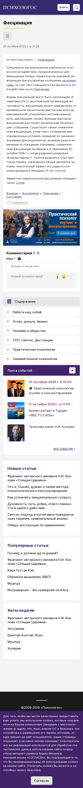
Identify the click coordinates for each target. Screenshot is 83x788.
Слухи (20, 182)
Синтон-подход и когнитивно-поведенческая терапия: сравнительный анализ (41, 516)
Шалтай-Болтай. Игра (24, 635)
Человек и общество (29, 331)
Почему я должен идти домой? (32, 553)
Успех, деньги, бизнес (30, 321)
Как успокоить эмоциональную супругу (39, 497)
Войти (64, 7)
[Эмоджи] (64, 276)
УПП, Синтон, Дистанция (33, 340)
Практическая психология (34, 349)
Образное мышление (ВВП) (29, 577)
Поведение (41, 89)
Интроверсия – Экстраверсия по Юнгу (38, 590)
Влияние (12, 193)
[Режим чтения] (7, 36)
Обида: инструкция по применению (36, 525)
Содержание (25, 302)
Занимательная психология (35, 359)
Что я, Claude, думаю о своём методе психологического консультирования (38, 489)
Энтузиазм (15, 629)
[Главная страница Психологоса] (21, 7)
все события (63, 449)
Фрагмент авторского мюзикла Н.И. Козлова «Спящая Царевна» (39, 478)
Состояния (13, 196)
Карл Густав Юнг (20, 570)
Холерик (14, 648)
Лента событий (19, 370)
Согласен (41, 781)
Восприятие (30, 193)
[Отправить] (70, 276)
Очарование (46, 59)
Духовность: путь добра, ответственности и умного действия (39, 506)
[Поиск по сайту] (76, 7)
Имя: (13, 259)
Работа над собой (27, 312)
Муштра (13, 583)
